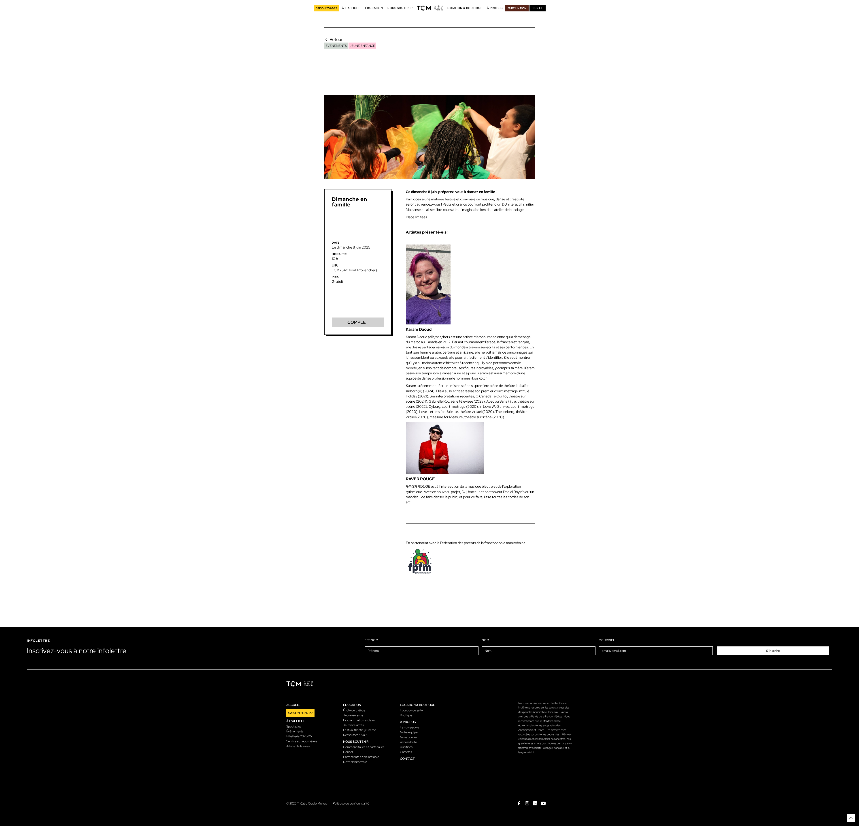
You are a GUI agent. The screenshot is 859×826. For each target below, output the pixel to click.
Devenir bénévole (355, 762)
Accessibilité (408, 742)
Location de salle (411, 710)
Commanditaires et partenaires (363, 747)
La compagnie (409, 727)
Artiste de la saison (298, 746)
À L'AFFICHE (351, 8)
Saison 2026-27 (300, 713)
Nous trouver (408, 737)
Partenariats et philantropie (361, 757)
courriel (607, 640)
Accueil (293, 705)
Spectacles (293, 726)
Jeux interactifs (353, 725)
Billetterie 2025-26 (299, 736)
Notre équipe (409, 732)
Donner (348, 752)
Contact (407, 759)
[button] (351, 8)
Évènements (294, 731)
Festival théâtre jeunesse (359, 730)
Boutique (406, 715)
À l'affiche (295, 721)
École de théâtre (354, 710)
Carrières (406, 752)
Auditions (406, 747)
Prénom (371, 640)
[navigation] (430, 8)
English (537, 8)
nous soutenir (355, 742)
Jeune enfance (353, 715)
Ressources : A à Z (355, 735)
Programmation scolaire (359, 720)
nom (485, 640)
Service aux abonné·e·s (301, 741)
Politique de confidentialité (351, 803)
